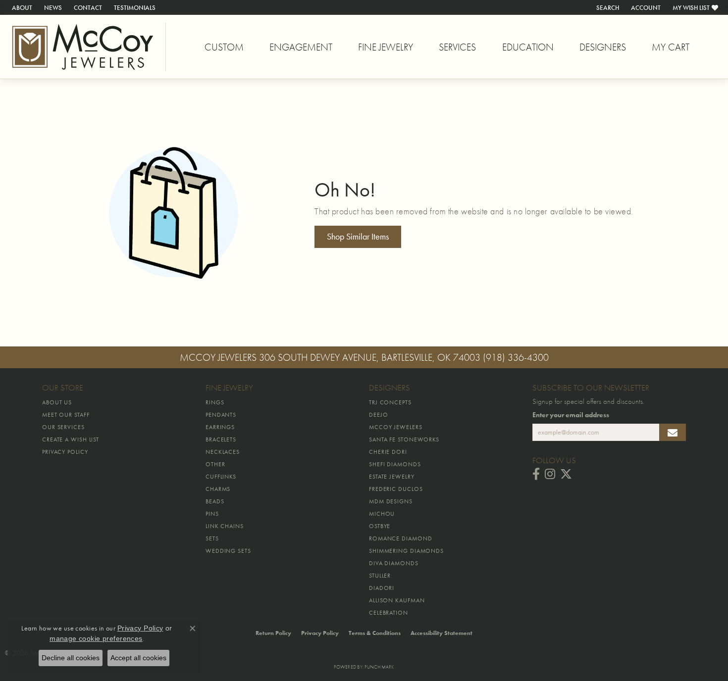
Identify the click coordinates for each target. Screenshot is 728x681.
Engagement (300, 47)
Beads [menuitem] (215, 501)
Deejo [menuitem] (378, 415)
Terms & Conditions (375, 633)
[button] (606, 7)
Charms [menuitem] (218, 489)
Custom (224, 47)
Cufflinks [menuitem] (221, 477)
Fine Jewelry (385, 47)
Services (457, 47)
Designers (602, 47)
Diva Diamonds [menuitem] (393, 563)
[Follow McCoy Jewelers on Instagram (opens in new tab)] (550, 474)
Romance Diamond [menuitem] (400, 538)
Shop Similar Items (358, 237)
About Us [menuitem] (57, 402)
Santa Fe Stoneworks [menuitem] (404, 439)
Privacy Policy (320, 633)
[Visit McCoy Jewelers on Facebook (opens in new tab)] (536, 474)
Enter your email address (570, 414)
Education (528, 47)
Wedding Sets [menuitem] (228, 551)
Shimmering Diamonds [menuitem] (406, 551)
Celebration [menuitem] (388, 613)
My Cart (670, 47)
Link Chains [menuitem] (225, 526)
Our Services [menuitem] (63, 427)
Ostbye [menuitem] (379, 526)
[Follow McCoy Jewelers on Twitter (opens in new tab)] (566, 474)
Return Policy (273, 633)
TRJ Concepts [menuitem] (390, 402)
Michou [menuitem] (382, 514)
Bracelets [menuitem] (221, 439)
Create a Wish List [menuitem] (70, 439)
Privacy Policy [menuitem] (65, 452)
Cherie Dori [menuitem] (388, 452)
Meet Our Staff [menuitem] (66, 415)
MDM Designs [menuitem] (391, 501)
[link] (21, 7)
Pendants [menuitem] (221, 415)
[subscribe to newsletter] (672, 432)
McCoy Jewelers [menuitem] (395, 427)
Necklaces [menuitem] (223, 452)
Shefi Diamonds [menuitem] (395, 464)
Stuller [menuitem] (380, 576)
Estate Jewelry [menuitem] (392, 477)
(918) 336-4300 (516, 357)
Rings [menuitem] (215, 402)
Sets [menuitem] (212, 538)
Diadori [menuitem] (381, 588)
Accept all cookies (138, 658)
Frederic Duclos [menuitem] (396, 489)
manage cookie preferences (96, 638)
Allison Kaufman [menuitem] (397, 600)
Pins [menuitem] (212, 514)
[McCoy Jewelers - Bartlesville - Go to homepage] (83, 46)
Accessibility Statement (441, 633)
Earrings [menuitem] (220, 427)
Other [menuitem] (215, 464)
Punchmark (379, 667)
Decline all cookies (71, 658)
